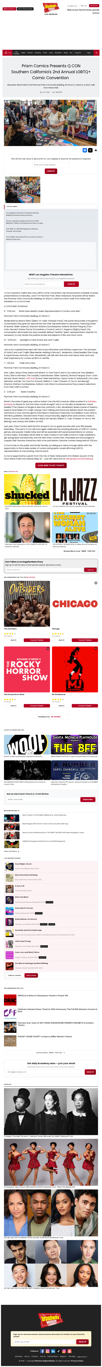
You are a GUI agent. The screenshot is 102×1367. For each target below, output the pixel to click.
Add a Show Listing (25, 9)
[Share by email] (96, 150)
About (27, 1356)
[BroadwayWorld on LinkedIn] (53, 1351)
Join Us (43, 1356)
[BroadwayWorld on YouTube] (69, 1351)
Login (89, 53)
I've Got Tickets (36, 640)
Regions (63, 1356)
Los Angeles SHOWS (12, 858)
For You (14, 472)
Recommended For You (14, 988)
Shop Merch (10, 9)
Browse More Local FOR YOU (79, 551)
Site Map (72, 1356)
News (24, 53)
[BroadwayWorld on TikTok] (58, 1351)
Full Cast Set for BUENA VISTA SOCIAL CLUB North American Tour (33, 1237)
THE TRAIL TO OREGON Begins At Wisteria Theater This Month (22, 230)
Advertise (19, 1356)
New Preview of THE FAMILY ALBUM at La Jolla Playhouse (44, 815)
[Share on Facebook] (85, 150)
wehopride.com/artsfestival (79, 458)
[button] (97, 53)
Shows (30, 53)
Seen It (13, 640)
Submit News (53, 1356)
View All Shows (14, 975)
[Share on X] (90, 150)
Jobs (51, 53)
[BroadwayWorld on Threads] (64, 1351)
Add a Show (31, 975)
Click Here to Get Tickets (51, 465)
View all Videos (10, 851)
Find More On (49, 717)
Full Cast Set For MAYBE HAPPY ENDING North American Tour (32, 1288)
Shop (66, 53)
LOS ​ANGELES (51, 14)
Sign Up (51, 171)
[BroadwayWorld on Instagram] (47, 1351)
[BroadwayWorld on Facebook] (42, 1351)
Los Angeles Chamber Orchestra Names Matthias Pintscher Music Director (22, 214)
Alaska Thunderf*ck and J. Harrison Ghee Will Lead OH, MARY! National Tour (38, 1136)
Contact (34, 1356)
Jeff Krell (30, 378)
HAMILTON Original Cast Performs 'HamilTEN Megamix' (43, 841)
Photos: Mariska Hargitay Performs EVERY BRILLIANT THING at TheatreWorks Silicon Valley (24, 222)
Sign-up (84, 6)
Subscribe (88, 799)
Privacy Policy (77, 1361)
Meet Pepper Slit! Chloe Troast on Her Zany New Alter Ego (45, 824)
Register (78, 53)
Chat (45, 53)
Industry (38, 53)
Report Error (82, 1357)
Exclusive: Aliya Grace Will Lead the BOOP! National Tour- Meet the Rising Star (39, 1187)
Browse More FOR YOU (49, 1052)
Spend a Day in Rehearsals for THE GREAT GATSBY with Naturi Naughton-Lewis (53, 832)
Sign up (90, 1072)
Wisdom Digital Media (45, 1361)
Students (58, 53)
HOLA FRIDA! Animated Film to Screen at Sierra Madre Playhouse (24, 238)
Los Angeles (16, 53)
